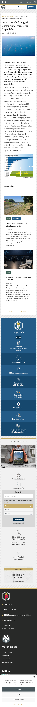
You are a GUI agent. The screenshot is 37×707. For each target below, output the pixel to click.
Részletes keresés (18, 523)
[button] (34, 677)
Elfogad (18, 689)
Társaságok (8, 510)
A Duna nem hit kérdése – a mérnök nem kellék (16, 225)
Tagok (7, 506)
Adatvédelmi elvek (7, 662)
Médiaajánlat (6, 659)
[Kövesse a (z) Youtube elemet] (5, 2)
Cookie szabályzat (17, 704)
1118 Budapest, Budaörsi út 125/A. (17, 615)
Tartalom (7, 513)
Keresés (18, 519)
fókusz (8, 219)
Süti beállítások (18, 700)
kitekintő (13, 33)
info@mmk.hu (8, 604)
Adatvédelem (6, 626)
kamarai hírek (16, 219)
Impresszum (5, 656)
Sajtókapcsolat (7, 652)
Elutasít (18, 694)
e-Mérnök (32, 7)
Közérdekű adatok (8, 629)
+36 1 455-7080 (10, 609)
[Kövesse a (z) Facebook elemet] (2, 2)
